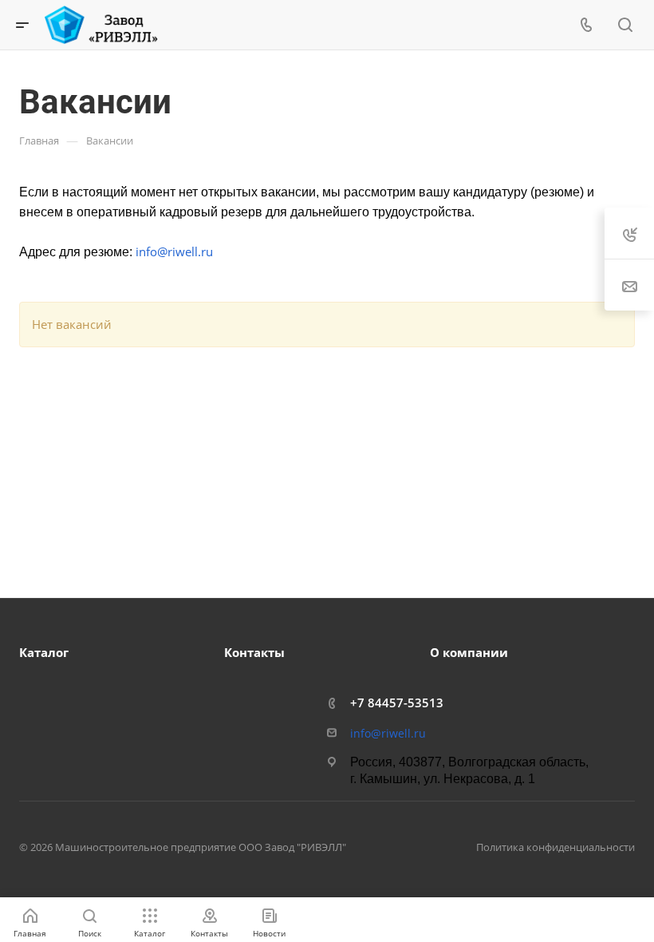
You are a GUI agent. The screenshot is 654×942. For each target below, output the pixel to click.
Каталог (44, 652)
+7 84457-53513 (396, 702)
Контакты (254, 652)
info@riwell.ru (174, 251)
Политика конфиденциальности (555, 847)
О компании (469, 652)
